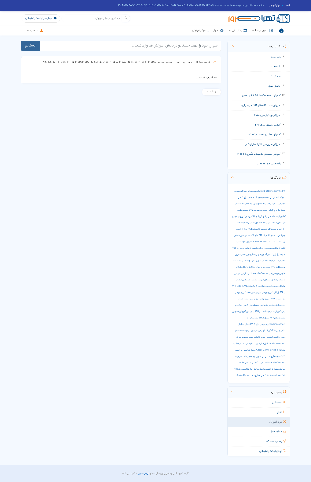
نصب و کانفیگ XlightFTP (264, 236)
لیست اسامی (274, 216)
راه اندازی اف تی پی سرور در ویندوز (263, 356)
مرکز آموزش (274, 6)
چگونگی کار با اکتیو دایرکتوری (253, 216)
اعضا (287, 6)
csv (277, 191)
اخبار (216, 30)
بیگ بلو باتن (264, 331)
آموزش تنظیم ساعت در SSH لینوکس (263, 312)
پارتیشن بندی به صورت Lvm (262, 210)
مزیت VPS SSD (278, 267)
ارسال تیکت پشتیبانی (271, 451)
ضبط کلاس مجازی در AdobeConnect (254, 375)
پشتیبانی (236, 30)
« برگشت (211, 92)
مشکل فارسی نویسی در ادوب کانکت (268, 286)
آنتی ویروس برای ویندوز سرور (257, 299)
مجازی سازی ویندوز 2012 (257, 261)
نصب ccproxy (248, 223)
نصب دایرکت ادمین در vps (244, 248)
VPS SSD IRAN (239, 286)
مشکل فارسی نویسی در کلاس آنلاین (254, 280)
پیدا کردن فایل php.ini (268, 204)
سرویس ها (261, 30)
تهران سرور (143, 473)
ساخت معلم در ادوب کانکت (272, 369)
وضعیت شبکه (274, 441)
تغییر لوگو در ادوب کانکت (266, 337)
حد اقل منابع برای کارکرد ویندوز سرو (254, 344)
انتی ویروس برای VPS (261, 324)
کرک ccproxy (266, 197)
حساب (34, 30)
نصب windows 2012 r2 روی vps (256, 242)
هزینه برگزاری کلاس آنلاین (273, 255)
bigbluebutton (267, 191)
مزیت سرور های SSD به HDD (257, 267)
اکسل (266, 318)
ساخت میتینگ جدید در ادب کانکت (254, 363)
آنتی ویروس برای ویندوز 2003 (259, 293)
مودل (258, 255)
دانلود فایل (276, 432)
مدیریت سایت (239, 261)
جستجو (30, 46)
